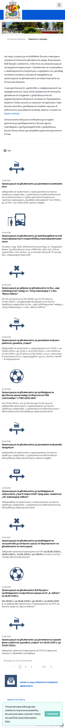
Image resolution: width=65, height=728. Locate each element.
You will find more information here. (21, 719)
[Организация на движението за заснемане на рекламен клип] (16, 167)
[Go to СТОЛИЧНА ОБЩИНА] (12, 10)
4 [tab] (49, 29)
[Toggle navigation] (59, 5)
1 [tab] (40, 29)
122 (44, 667)
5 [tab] (52, 29)
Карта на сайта (16, 699)
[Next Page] (51, 666)
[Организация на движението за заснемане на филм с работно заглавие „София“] (16, 323)
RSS (9, 150)
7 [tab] (58, 29)
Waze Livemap (11, 113)
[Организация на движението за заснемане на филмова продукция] (16, 427)
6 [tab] (55, 29)
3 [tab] (46, 29)
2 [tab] (43, 29)
